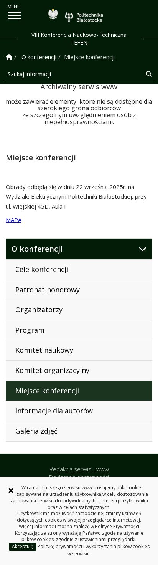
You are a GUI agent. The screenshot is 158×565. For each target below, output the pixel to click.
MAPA (13, 220)
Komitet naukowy (44, 350)
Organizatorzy (39, 309)
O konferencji (38, 57)
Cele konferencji (41, 269)
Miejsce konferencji (47, 390)
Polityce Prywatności (117, 526)
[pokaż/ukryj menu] (14, 15)
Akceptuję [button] (22, 546)
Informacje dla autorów (54, 410)
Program (29, 330)
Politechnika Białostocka (84, 17)
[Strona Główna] (9, 57)
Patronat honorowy (47, 289)
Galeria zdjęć (36, 431)
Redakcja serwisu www (79, 469)
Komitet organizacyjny (52, 370)
